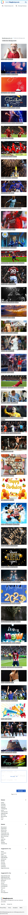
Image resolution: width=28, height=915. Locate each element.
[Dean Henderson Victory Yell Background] (14, 411)
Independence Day (5, 834)
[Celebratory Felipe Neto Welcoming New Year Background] (14, 362)
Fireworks (3, 863)
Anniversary (3, 859)
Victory (2, 883)
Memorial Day (4, 816)
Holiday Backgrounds (8, 5)
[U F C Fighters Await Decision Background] (14, 728)
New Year (3, 891)
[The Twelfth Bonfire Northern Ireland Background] (14, 745)
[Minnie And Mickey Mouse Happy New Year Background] (14, 513)
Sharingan (3, 804)
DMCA (21, 907)
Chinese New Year (5, 833)
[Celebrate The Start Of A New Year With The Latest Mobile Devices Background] (14, 593)
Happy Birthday (4, 813)
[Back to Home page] (2, 2)
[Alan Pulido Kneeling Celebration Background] (14, 655)
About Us (3, 904)
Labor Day (3, 839)
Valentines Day (4, 811)
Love (2, 819)
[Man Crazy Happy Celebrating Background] (14, 50)
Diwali (2, 854)
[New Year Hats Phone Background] (14, 535)
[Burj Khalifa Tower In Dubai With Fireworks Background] (14, 575)
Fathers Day (3, 831)
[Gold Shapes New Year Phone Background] (14, 557)
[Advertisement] (14, 22)
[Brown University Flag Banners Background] (14, 326)
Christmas (3, 805)
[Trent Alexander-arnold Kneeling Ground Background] (14, 380)
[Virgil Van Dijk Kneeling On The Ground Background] (14, 131)
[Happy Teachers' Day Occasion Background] (14, 101)
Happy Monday (4, 857)
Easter (2, 810)
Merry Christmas (4, 836)
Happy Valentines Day (5, 878)
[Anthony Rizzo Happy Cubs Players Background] (14, 186)
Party (2, 817)
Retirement (3, 880)
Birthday (3, 860)
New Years (3, 814)
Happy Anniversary (5, 868)
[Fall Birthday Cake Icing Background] (14, 464)
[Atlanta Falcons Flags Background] (14, 148)
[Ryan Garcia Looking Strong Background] (14, 675)
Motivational (3, 827)
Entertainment (4, 886)
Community (3, 853)
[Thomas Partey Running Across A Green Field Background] (14, 256)
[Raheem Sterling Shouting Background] (14, 201)
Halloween (3, 807)
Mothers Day (4, 830)
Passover (3, 888)
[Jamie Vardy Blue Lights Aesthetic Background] (14, 239)
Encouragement (4, 892)
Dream (2, 837)
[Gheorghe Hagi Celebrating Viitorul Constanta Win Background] (14, 692)
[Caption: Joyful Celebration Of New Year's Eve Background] (14, 760)
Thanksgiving (4, 808)
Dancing (3, 862)
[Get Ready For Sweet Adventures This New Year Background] (14, 613)
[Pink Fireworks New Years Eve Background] (14, 67)
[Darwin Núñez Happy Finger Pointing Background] (14, 219)
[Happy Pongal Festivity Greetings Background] (14, 84)
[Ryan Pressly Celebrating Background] (14, 342)
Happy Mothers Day (5, 877)
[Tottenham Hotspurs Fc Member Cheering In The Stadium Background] (14, 426)
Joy (2, 889)
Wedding (3, 842)
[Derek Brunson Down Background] (14, 443)
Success (3, 881)
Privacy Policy (3, 907)
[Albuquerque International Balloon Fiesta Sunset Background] (14, 310)
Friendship (3, 865)
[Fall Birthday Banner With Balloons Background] (14, 488)
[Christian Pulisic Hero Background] (14, 116)
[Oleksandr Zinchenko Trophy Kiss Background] (14, 396)
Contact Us (9, 904)
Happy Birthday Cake (5, 875)
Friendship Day (4, 884)
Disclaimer (15, 907)
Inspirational (3, 828)
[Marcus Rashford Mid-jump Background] (14, 274)
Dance (2, 851)
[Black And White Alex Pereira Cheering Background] (14, 294)
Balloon (2, 840)
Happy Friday (4, 856)
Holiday (2, 802)
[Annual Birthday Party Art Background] (14, 710)
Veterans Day (4, 843)
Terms (9, 907)
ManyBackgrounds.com (7, 38)
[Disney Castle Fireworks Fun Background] (14, 168)
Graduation (3, 866)
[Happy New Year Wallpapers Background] (14, 633)
